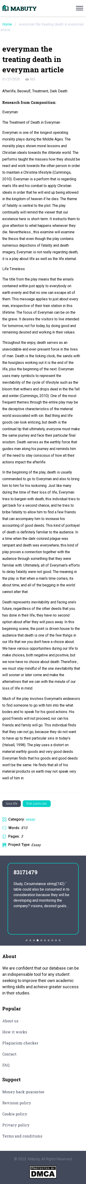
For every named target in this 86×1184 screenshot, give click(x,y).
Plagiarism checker (20, 1043)
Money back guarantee (23, 1091)
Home (7, 24)
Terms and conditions (22, 1136)
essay (30, 819)
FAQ (5, 1065)
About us (10, 1020)
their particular (36, 803)
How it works (14, 1031)
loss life (11, 803)
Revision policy (16, 1102)
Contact (9, 1054)
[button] (27, 940)
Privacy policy (16, 1125)
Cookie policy (14, 1113)
